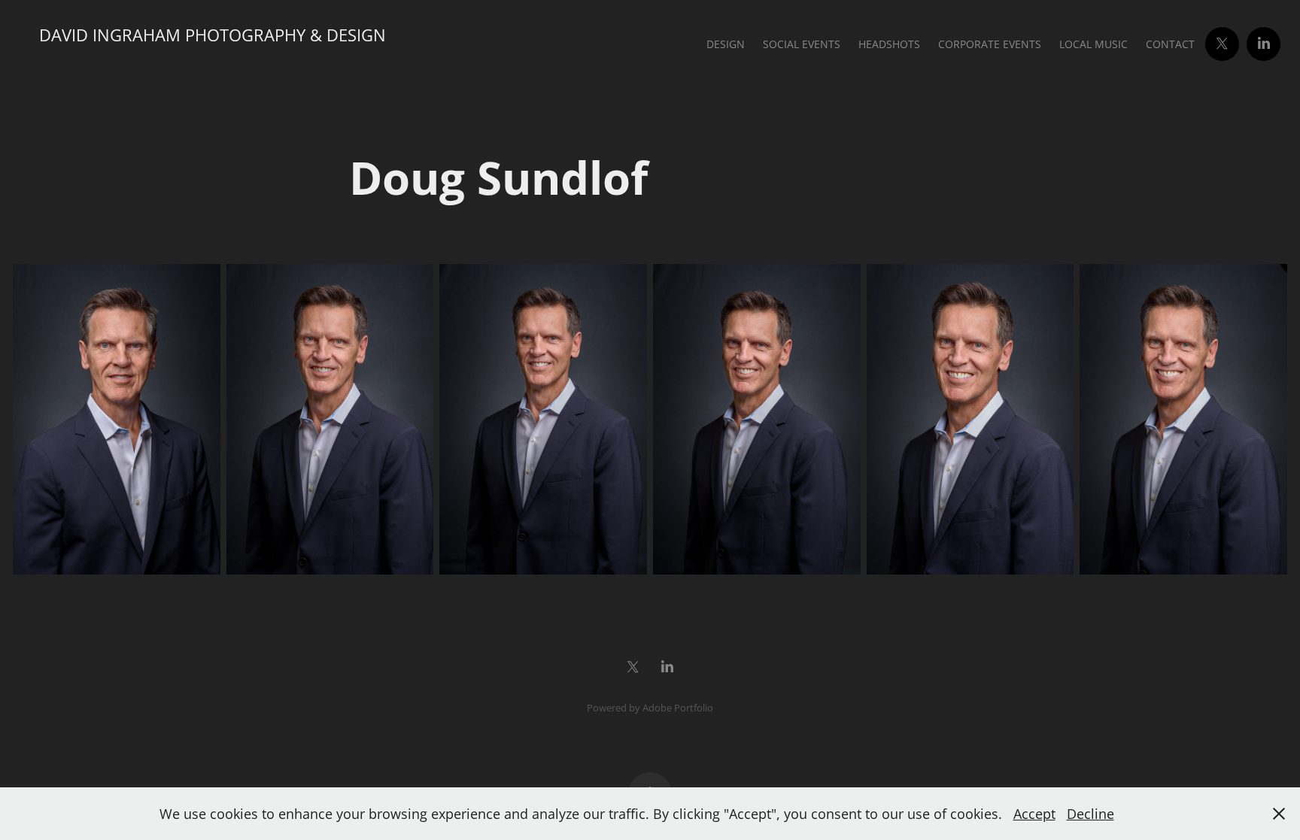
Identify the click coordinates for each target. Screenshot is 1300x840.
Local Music (1093, 44)
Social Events (801, 44)
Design (725, 44)
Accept (1034, 813)
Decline (1090, 813)
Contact (1170, 44)
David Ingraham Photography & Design (212, 35)
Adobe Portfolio (677, 707)
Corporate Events (989, 44)
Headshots (889, 44)
